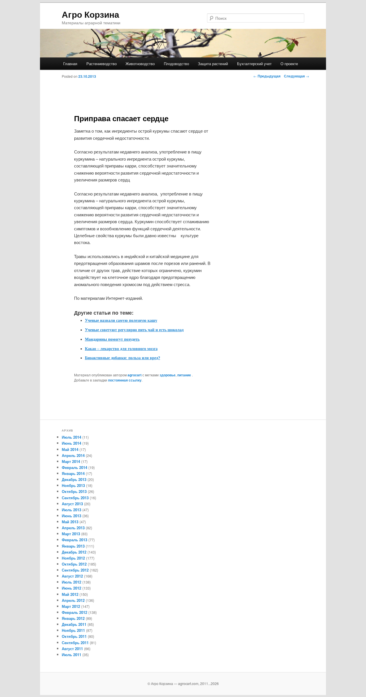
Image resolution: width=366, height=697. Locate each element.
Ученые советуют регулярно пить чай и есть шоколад (134, 330)
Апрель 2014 (73, 455)
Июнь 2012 (71, 588)
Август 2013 (72, 503)
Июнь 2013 (71, 515)
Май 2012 (70, 594)
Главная (70, 63)
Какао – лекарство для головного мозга (121, 349)
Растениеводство (101, 63)
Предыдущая (267, 76)
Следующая (296, 76)
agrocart (135, 375)
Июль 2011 (71, 654)
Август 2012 (72, 576)
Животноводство (140, 63)
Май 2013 (70, 521)
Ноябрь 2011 (73, 630)
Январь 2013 (73, 546)
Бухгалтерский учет (254, 63)
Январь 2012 (73, 618)
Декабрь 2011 (74, 624)
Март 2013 (71, 533)
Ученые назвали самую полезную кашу (121, 320)
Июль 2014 (71, 437)
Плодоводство (176, 63)
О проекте (289, 63)
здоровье (168, 375)
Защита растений (213, 63)
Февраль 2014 (74, 467)
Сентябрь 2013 (75, 497)
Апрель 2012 (73, 600)
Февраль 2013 (74, 539)
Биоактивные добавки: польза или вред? (122, 358)
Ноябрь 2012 (73, 558)
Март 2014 (71, 461)
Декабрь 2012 (74, 552)
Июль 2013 (71, 509)
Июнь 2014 (71, 443)
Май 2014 (70, 449)
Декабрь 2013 (74, 479)
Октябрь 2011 (74, 636)
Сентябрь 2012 (75, 570)
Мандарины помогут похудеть (112, 339)
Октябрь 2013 (74, 491)
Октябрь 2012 (74, 564)
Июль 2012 (71, 582)
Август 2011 (72, 648)
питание (184, 375)
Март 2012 (71, 606)
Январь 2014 (73, 473)
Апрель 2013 (73, 527)
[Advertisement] (187, 96)
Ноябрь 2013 (73, 485)
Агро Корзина (90, 14)
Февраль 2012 (74, 612)
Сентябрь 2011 (75, 642)
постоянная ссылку (125, 380)
